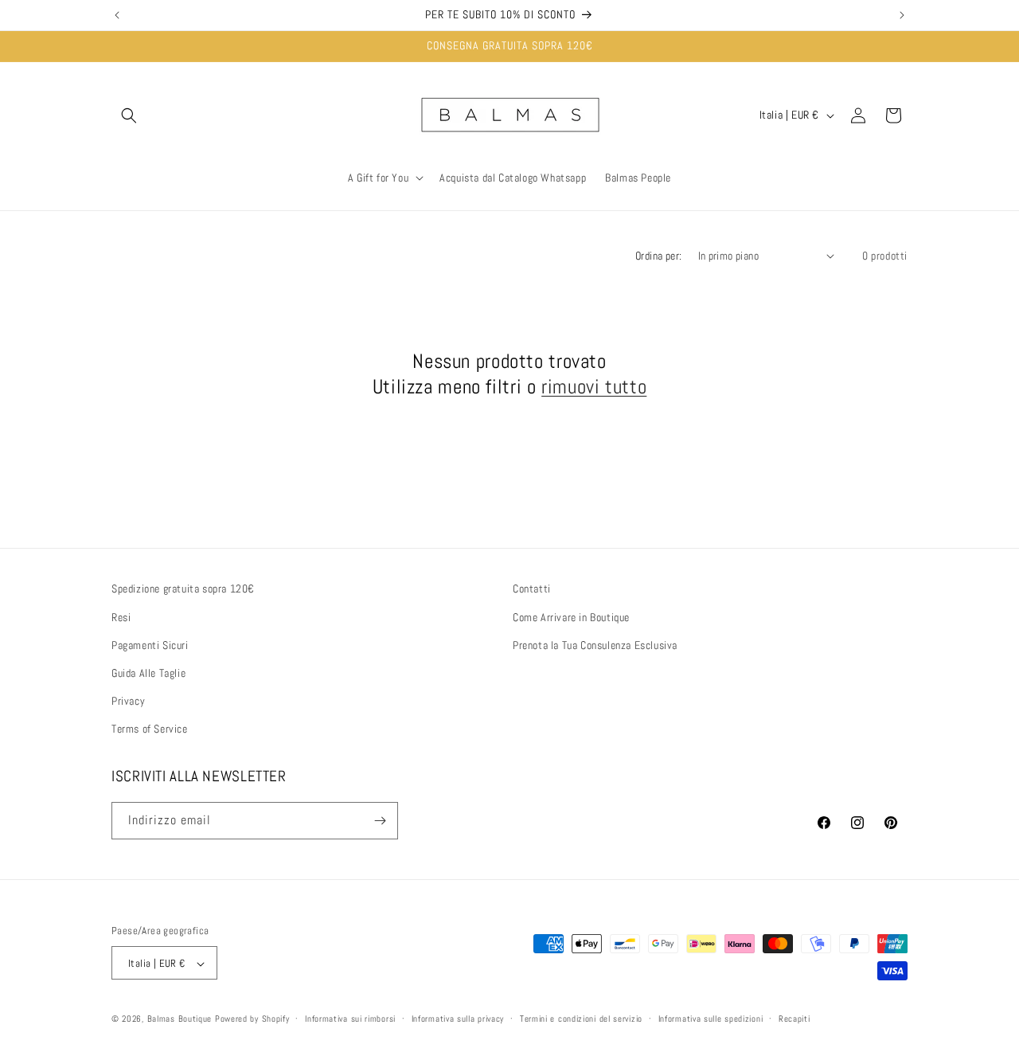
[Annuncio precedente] (117, 15)
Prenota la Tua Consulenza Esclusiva (595, 644)
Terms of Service (149, 729)
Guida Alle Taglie (148, 672)
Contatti (532, 588)
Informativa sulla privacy (458, 1018)
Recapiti (794, 1018)
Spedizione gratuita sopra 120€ (183, 588)
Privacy (128, 700)
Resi (121, 616)
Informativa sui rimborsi (350, 1018)
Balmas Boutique (180, 1019)
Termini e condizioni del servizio (581, 1018)
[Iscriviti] (379, 820)
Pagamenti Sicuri (150, 644)
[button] (128, 115)
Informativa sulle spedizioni (710, 1018)
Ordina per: (658, 255)
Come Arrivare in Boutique (571, 616)
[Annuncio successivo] (901, 15)
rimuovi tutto (593, 386)
